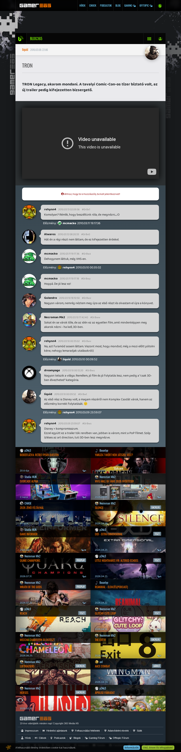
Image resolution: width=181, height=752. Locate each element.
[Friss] (149, 38)
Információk (132, 747)
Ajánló (156, 666)
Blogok (77, 738)
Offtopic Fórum (120, 738)
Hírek (82, 5)
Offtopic (144, 5)
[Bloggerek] (160, 38)
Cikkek (92, 5)
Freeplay (81, 560)
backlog (80, 666)
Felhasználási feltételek (87, 730)
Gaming (128, 5)
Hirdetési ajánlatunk (56, 730)
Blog (118, 5)
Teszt (82, 613)
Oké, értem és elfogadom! (158, 747)
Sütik (139, 730)
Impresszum (31, 730)
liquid (25, 49)
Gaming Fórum (96, 738)
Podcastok (106, 5)
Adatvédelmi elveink (118, 730)
